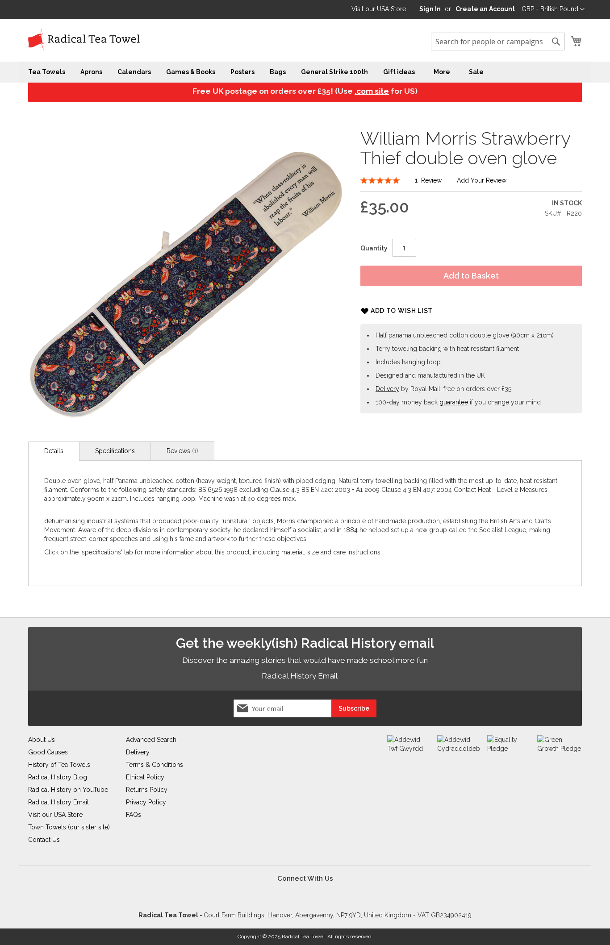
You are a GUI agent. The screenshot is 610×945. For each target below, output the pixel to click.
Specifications (115, 450)
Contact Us (44, 839)
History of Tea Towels (59, 764)
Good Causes (48, 752)
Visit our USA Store (378, 8)
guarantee (453, 402)
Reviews (181, 450)
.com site (372, 91)
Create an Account (485, 8)
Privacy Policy (146, 802)
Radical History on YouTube (68, 789)
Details (53, 450)
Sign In (430, 8)
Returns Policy (146, 789)
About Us (41, 739)
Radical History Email (300, 675)
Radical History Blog (57, 777)
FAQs (133, 814)
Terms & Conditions (154, 764)
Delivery (387, 388)
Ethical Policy (145, 777)
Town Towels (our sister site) (69, 827)
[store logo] (84, 39)
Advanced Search (151, 739)
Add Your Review (481, 180)
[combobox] (498, 41)
